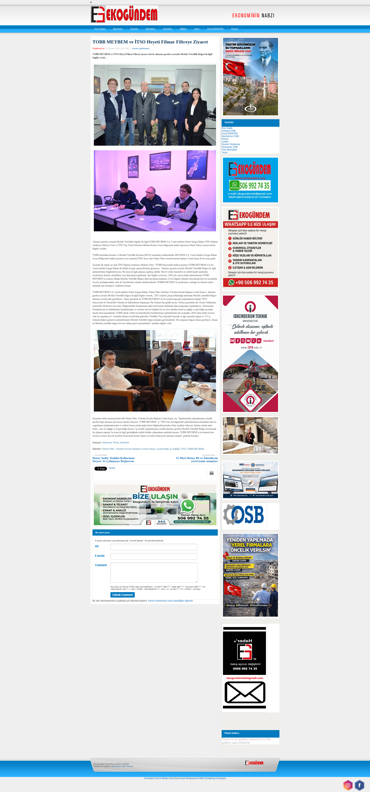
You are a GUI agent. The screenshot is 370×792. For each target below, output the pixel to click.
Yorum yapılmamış (140, 48)
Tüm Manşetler (229, 149)
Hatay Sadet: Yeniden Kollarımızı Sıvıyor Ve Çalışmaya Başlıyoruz (113, 458)
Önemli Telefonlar (231, 144)
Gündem (167, 29)
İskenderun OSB (230, 136)
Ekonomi (117, 29)
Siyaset (134, 29)
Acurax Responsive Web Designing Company (202, 778)
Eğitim (183, 29)
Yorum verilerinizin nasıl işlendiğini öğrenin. (170, 600)
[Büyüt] (274, 421)
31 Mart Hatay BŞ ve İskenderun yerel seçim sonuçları (197, 458)
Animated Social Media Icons (159, 778)
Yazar (225, 152)
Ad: (97, 546)
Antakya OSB (228, 130)
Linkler (225, 141)
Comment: (101, 565)
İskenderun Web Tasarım (122, 766)
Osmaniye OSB (230, 147)
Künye (234, 29)
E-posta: (100, 555)
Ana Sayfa (99, 29)
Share (112, 468)
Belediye (150, 29)
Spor (196, 29)
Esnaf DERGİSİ (215, 29)
